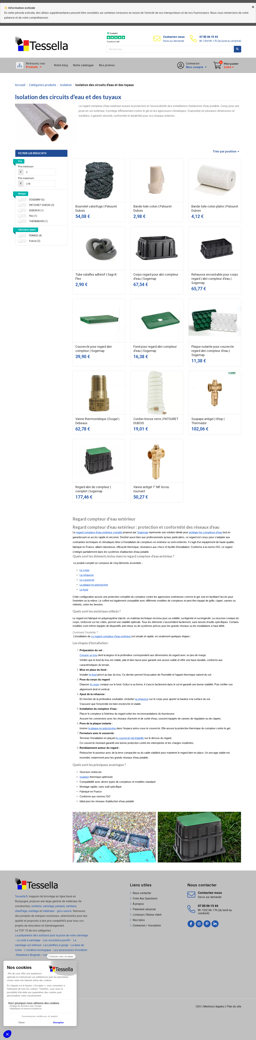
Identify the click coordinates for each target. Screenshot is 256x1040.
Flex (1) (33, 215)
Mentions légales (213, 1006)
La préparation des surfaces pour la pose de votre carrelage (51, 935)
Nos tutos (139, 920)
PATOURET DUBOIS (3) (41, 205)
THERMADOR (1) (38, 221)
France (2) (34, 241)
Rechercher (237, 49)
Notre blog (61, 65)
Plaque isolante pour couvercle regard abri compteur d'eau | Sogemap (212, 351)
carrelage (48, 906)
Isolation (66, 85)
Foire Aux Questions (145, 898)
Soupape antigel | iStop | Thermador (207, 421)
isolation (36, 906)
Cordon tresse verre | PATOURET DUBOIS (155, 421)
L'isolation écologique (37, 950)
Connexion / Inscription (147, 925)
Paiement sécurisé (144, 909)
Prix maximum (26, 178)
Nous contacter (142, 893)
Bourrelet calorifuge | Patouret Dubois (96, 208)
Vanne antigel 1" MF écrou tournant (151, 489)
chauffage (21, 911)
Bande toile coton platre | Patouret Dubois (214, 208)
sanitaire (71, 906)
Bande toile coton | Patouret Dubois (152, 208)
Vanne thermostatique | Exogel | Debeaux (97, 421)
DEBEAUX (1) (36, 210)
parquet (60, 906)
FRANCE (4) (35, 235)
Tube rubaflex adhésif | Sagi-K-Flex (96, 276)
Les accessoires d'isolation (70, 950)
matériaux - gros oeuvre (57, 911)
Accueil (20, 85)
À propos (138, 904)
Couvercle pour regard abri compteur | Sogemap (93, 349)
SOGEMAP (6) (36, 199)
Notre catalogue (83, 65)
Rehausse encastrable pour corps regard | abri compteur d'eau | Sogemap (214, 279)
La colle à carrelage (28, 940)
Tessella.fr (21, 896)
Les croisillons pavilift (56, 940)
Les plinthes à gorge (55, 945)
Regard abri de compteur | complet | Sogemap (93, 489)
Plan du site (234, 1006)
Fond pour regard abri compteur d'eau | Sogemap (155, 349)
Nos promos (107, 65)
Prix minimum (25, 166)
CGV (198, 1006)
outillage (33, 911)
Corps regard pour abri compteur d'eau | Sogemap (155, 276)
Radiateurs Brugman (28, 955)
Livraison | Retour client (147, 914)
